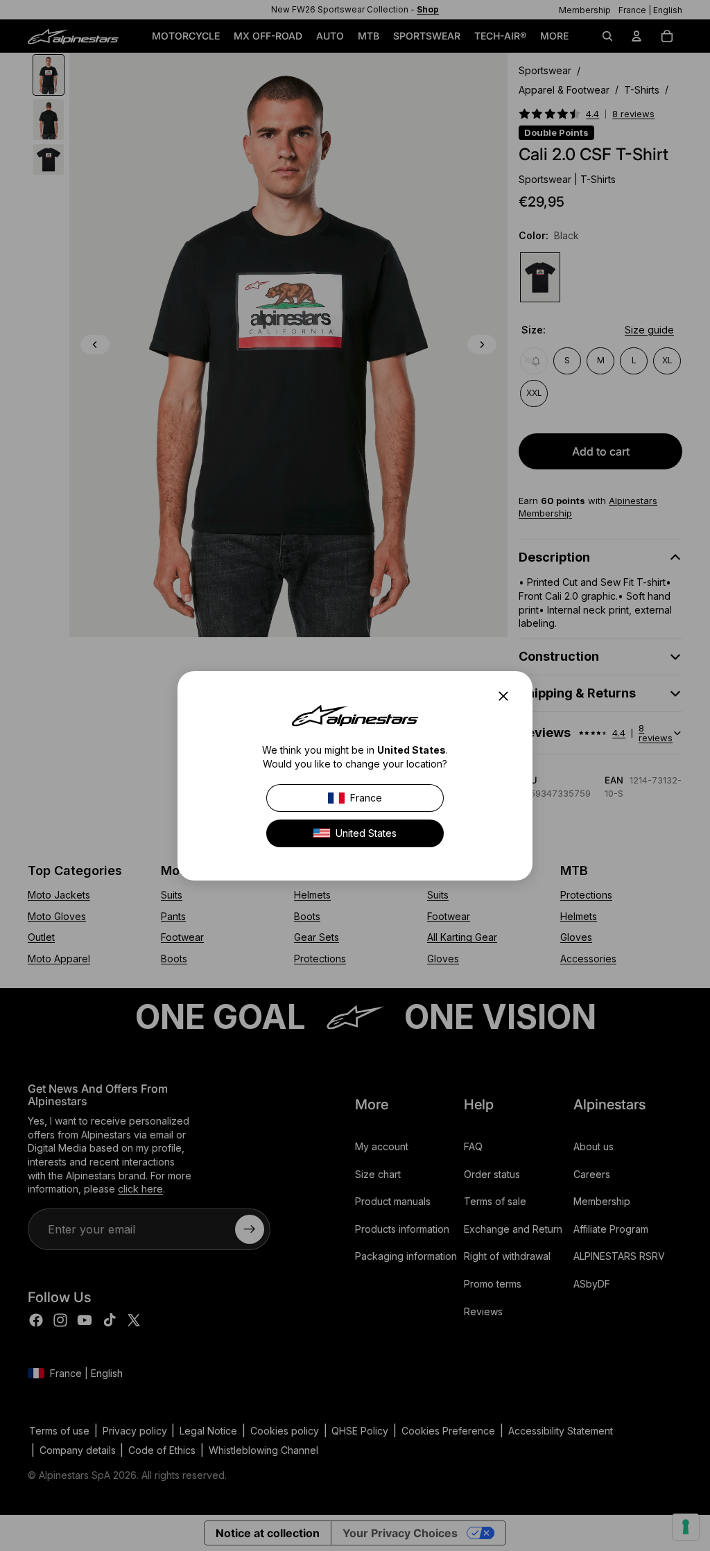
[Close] (507, 696)
